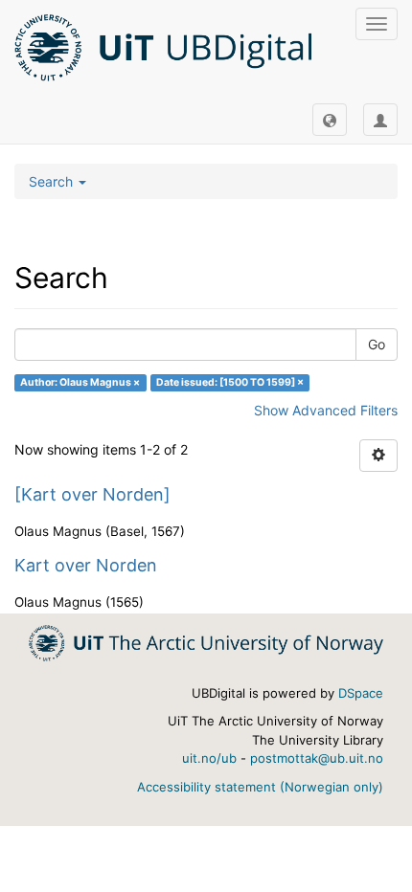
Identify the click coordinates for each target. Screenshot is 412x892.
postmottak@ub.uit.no (316, 758)
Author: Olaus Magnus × (80, 382)
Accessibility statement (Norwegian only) (260, 786)
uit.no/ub (209, 758)
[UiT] (206, 642)
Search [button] (53, 181)
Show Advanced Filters (326, 410)
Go (376, 344)
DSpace (360, 693)
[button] (329, 119)
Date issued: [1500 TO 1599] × (230, 382)
